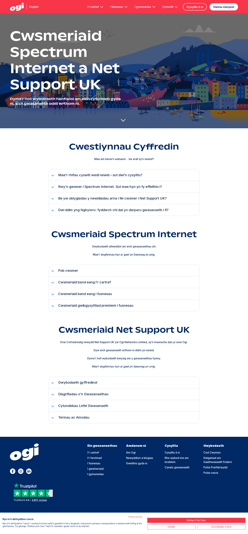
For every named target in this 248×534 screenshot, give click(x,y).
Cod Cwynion (212, 452)
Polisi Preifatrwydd (215, 467)
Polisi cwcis (210, 472)
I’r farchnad (94, 458)
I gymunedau (143, 6)
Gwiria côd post (223, 7)
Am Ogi (131, 452)
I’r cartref (93, 6)
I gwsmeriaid (95, 468)
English (33, 6)
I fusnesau (116, 6)
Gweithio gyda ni (136, 463)
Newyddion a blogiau (139, 458)
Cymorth (167, 6)
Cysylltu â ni (195, 7)
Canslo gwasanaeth (177, 467)
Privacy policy (135, 516)
